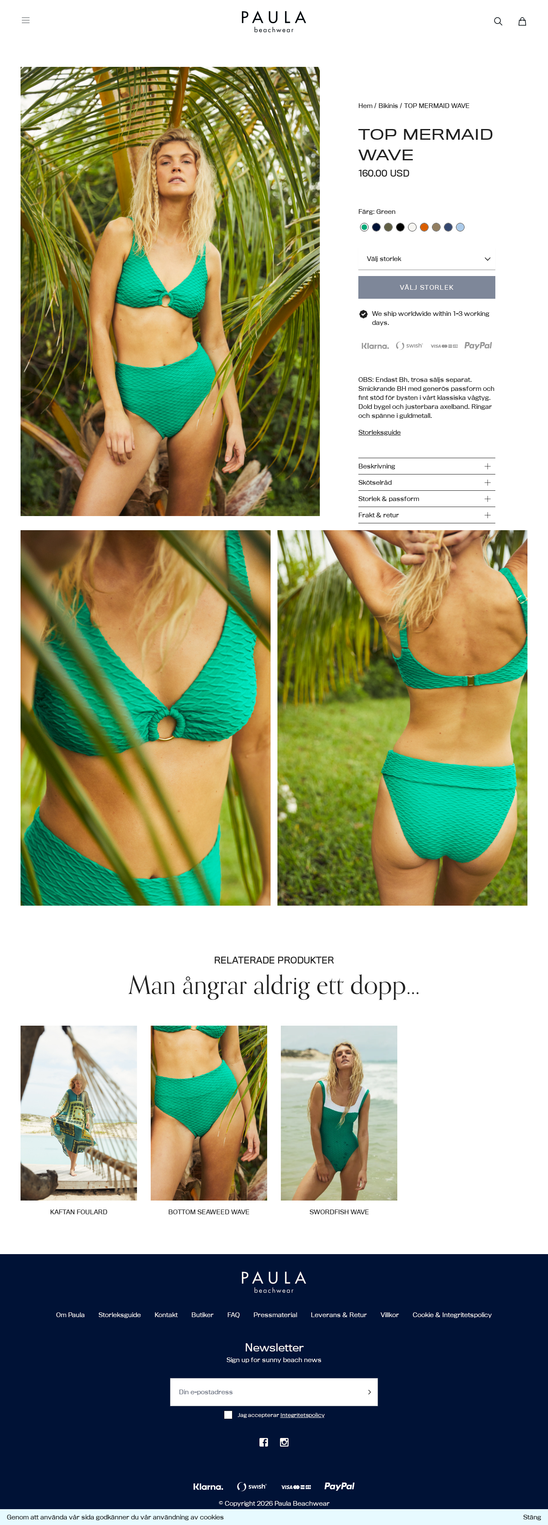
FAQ (233, 1315)
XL (232, 1186)
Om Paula (70, 1315)
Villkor (390, 1315)
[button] (170, 295)
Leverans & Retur (339, 1315)
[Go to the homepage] (258, 22)
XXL (372, 1186)
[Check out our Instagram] (284, 1442)
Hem (365, 106)
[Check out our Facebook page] (264, 1442)
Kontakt (166, 1315)
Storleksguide (119, 1315)
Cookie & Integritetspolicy (452, 1315)
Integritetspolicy (302, 1414)
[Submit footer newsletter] (369, 1392)
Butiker (202, 1315)
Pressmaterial (275, 1315)
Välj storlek (427, 287)
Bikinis (388, 106)
